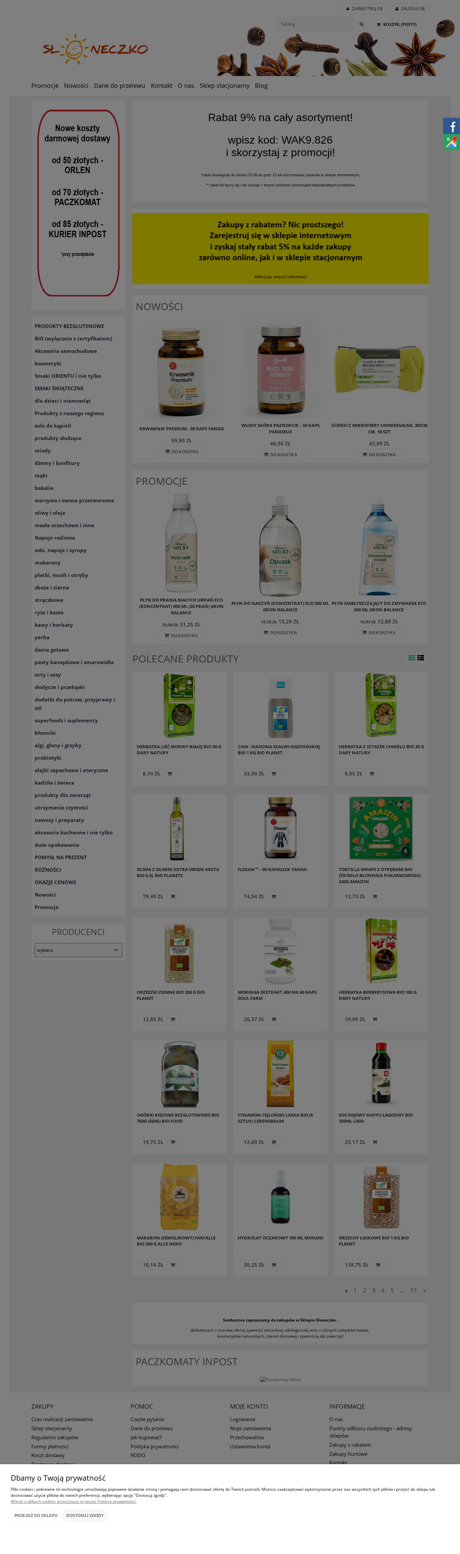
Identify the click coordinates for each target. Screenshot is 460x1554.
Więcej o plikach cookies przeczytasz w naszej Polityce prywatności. (73, 1501)
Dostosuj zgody (85, 1515)
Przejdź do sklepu (36, 1515)
